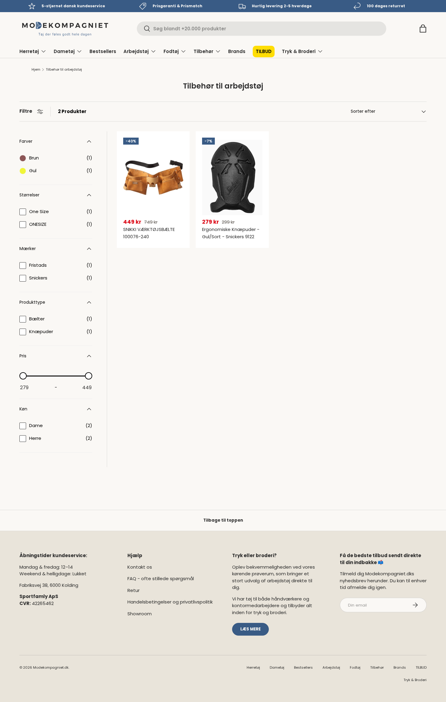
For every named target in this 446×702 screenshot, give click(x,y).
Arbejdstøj (136, 51)
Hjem (36, 69)
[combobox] (261, 29)
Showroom (139, 613)
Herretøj (29, 51)
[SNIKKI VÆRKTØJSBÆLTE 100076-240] (153, 178)
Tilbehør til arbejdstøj (64, 69)
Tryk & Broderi (299, 51)
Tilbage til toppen (223, 520)
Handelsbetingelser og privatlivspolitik (170, 602)
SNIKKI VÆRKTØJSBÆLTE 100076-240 (149, 233)
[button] (423, 28)
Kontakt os (139, 567)
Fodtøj (171, 51)
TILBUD (264, 51)
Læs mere (250, 629)
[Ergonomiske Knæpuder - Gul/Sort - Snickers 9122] (232, 178)
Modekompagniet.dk (51, 667)
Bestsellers (103, 51)
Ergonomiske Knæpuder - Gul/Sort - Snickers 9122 (230, 233)
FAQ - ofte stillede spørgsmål (160, 578)
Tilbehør (203, 51)
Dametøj (64, 51)
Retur (133, 590)
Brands (236, 51)
